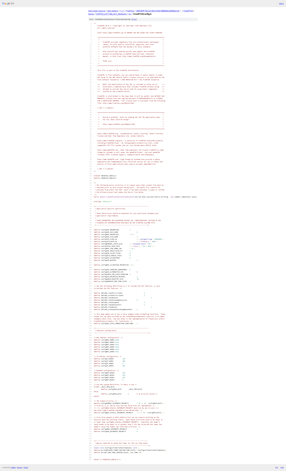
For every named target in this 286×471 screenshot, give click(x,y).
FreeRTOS (188, 10)
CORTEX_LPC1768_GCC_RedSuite (111, 14)
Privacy (19, 467)
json (282, 467)
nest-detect (112, 10)
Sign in (281, 3)
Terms (25, 467)
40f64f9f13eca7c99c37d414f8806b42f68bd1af (157, 10)
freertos (130, 10)
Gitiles (13, 467)
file (134, 19)
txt (276, 467)
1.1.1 (122, 10)
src (129, 14)
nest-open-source (96, 10)
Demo (91, 14)
